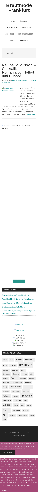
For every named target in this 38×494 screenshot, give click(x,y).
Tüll (5, 415)
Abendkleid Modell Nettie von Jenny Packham (18, 299)
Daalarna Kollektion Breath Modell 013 (15, 295)
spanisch (29, 405)
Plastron (15, 396)
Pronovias (26, 395)
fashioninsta (23, 378)
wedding (32, 415)
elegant (5, 378)
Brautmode (6, 370)
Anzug (5, 365)
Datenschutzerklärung (25, 433)
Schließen (3, 490)
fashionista (32, 378)
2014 (11, 360)
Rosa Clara (17, 400)
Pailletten (6, 396)
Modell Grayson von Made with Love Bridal (17, 303)
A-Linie (19, 359)
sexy (22, 405)
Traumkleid (16, 410)
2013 (5, 360)
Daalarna (16, 374)
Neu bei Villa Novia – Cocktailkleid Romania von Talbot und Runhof (19, 70)
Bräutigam (15, 370)
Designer (24, 374)
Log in (23, 435)
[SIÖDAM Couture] (19, 325)
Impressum (16, 435)
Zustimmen (7, 453)
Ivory (5, 387)
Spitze (6, 410)
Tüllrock (12, 415)
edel (31, 374)
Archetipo (13, 365)
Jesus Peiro (28, 387)
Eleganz (14, 378)
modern (26, 391)
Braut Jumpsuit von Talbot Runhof (14, 307)
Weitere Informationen (17, 449)
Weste (4, 419)
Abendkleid (29, 360)
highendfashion (17, 382)
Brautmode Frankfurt (19, 8)
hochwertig (28, 382)
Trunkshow (25, 410)
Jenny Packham (15, 387)
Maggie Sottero (16, 391)
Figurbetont (7, 382)
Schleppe (7, 405)
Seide (16, 405)
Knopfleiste (6, 391)
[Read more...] (31, 114)
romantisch (7, 400)
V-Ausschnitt (22, 415)
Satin (25, 400)
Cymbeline (6, 374)
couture (23, 370)
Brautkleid (25, 365)
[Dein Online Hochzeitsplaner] (19, 330)
